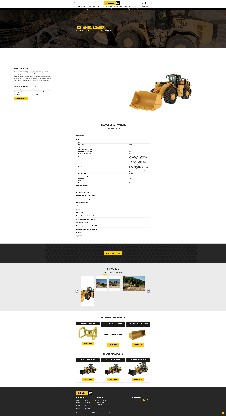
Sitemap (78, 412)
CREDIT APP (136, 6)
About (86, 405)
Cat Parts (78, 405)
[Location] (145, 3)
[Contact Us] (148, 3)
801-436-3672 (100, 407)
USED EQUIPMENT (92, 6)
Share (119, 128)
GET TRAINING (128, 6)
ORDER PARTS (109, 6)
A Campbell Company (113, 412)
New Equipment (83, 30)
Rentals (78, 402)
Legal (84, 412)
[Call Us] (142, 3)
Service (78, 408)
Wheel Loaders (91, 30)
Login (151, 3)
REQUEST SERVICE (118, 6)
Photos (105, 273)
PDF (108, 128)
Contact (87, 402)
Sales (77, 400)
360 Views (119, 273)
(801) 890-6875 (145, 6)
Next (148, 290)
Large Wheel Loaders (100, 30)
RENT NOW (100, 6)
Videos (112, 273)
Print (113, 128)
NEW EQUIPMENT (81, 6)
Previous (77, 290)
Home (77, 30)
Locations (87, 400)
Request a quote (21, 98)
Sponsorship (88, 408)
